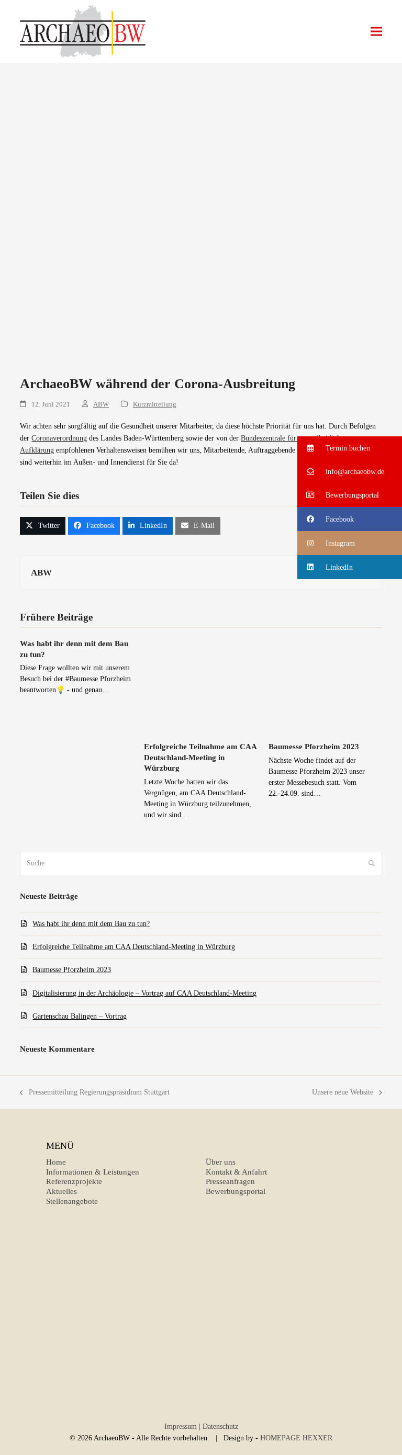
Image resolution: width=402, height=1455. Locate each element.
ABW (101, 404)
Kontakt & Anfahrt (236, 1172)
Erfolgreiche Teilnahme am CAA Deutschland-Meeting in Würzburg (200, 757)
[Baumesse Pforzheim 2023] (325, 685)
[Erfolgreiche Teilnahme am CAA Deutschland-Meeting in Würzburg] (201, 685)
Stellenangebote (72, 1201)
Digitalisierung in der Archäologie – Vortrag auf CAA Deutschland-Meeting (144, 993)
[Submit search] (371, 863)
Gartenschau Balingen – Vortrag (79, 1016)
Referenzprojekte (74, 1181)
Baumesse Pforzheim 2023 (314, 746)
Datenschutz (220, 1426)
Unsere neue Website (342, 1093)
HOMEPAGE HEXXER (296, 1438)
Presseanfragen (230, 1181)
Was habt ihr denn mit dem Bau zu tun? (91, 924)
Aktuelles (61, 1191)
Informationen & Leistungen (92, 1172)
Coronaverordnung (59, 438)
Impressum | (182, 1426)
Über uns (221, 1162)
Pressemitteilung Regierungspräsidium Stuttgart (95, 1093)
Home (56, 1162)
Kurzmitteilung (154, 404)
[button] (376, 31)
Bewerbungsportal (235, 1191)
